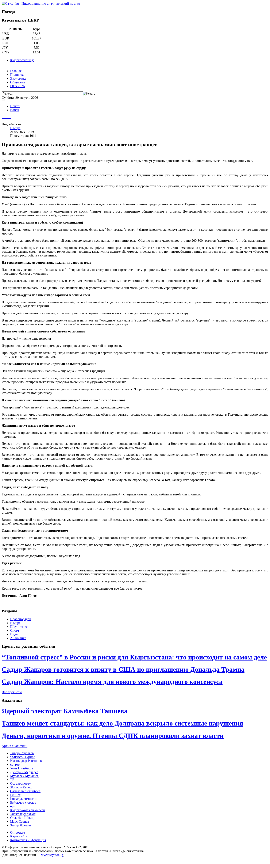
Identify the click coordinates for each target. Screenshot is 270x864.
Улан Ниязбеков (21, 768)
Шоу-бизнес (18, 626)
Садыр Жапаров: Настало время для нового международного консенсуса (112, 681)
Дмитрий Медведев (24, 772)
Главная (16, 71)
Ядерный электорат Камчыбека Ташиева (64, 711)
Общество (17, 82)
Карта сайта (18, 836)
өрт (12, 806)
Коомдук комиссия (23, 798)
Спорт (14, 630)
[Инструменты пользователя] (3, 100)
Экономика (18, 78)
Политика (17, 74)
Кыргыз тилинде (22, 60)
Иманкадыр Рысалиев (26, 760)
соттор (15, 764)
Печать (15, 106)
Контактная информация (28, 840)
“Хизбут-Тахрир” (22, 757)
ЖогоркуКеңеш (21, 787)
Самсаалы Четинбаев (25, 791)
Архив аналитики (14, 746)
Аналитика (18, 638)
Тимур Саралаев (22, 753)
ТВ (12, 779)
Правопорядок (20, 619)
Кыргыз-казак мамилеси (27, 810)
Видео (14, 634)
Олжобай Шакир (22, 817)
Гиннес (15, 795)
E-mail (14, 110)
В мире (15, 128)
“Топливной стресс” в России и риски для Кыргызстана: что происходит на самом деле (134, 657)
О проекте (17, 832)
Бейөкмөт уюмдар (23, 802)
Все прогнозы (12, 692)
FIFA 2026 (17, 86)
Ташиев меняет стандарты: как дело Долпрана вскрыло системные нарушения (122, 723)
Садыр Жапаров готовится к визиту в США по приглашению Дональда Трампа (123, 669)
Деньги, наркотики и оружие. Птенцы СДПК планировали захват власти (113, 735)
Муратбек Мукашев (24, 776)
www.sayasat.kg (52, 855)
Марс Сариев (19, 821)
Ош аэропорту (20, 783)
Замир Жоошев (21, 825)
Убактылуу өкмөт (22, 814)
